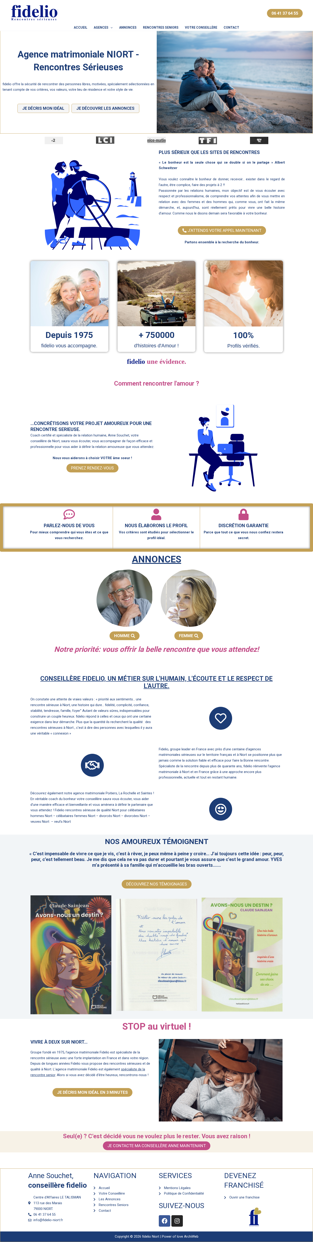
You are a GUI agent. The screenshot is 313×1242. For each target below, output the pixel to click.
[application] (110, 27)
